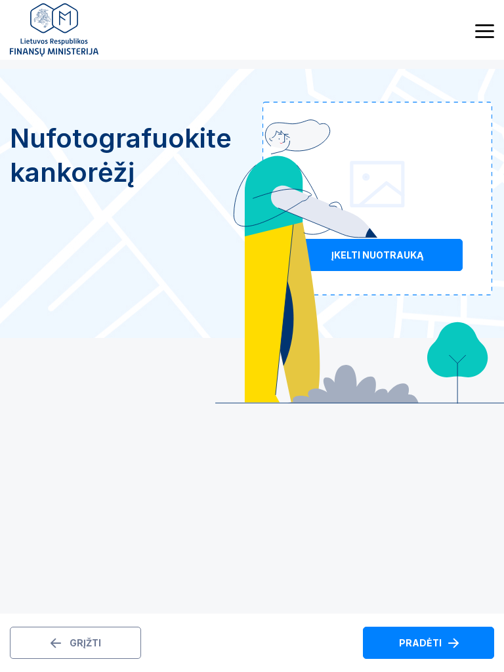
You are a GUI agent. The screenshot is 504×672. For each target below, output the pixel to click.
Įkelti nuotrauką (377, 255)
